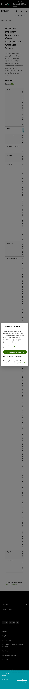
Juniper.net (21, 362)
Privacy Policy (5, 679)
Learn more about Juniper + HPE (12, 356)
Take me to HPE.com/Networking (14, 352)
